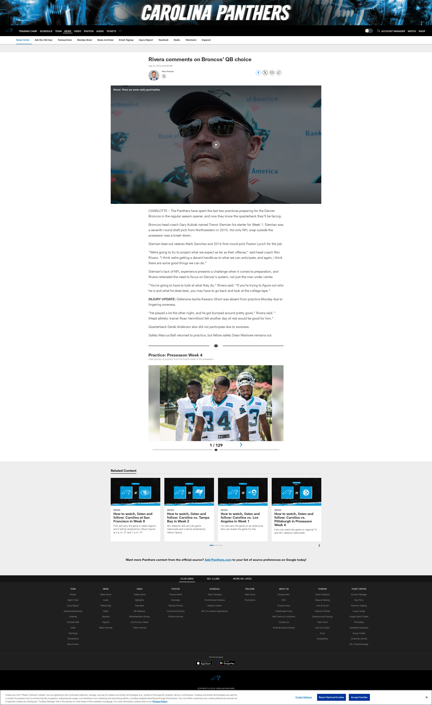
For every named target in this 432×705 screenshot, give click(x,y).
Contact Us (284, 622)
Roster (73, 594)
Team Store (250, 594)
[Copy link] (278, 73)
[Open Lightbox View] (216, 410)
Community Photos (176, 611)
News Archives (105, 627)
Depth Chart (73, 600)
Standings (73, 633)
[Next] (241, 445)
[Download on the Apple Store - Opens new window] (204, 663)
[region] (216, 697)
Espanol (106, 622)
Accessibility (322, 638)
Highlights (139, 600)
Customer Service (359, 638)
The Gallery (359, 622)
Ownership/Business (73, 611)
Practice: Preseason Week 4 (175, 354)
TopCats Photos (175, 605)
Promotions (250, 600)
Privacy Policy (283, 605)
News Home (105, 594)
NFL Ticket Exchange (359, 644)
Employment (284, 594)
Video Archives (139, 627)
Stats (73, 627)
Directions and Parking (322, 616)
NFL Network (139, 611)
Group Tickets (359, 633)
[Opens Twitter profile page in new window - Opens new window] (164, 76)
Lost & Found (322, 605)
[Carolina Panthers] (216, 679)
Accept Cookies (359, 697)
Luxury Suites (359, 611)
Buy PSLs (359, 600)
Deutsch (106, 616)
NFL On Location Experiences (214, 611)
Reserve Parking (322, 600)
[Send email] (272, 74)
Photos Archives (175, 616)
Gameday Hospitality (359, 627)
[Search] (378, 30)
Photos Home (175, 594)
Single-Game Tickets (358, 616)
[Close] (426, 697)
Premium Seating (359, 605)
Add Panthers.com (218, 560)
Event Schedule (322, 594)
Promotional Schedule (215, 600)
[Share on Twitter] (265, 74)
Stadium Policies (322, 611)
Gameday (175, 600)
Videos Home (139, 594)
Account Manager (359, 594)
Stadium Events (214, 605)
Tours (322, 633)
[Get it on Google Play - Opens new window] (227, 665)
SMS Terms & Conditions (283, 616)
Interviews (139, 605)
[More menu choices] (120, 31)
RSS (284, 600)
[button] (216, 145)
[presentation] (320, 546)
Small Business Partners (284, 627)
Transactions (73, 638)
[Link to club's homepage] (9, 31)
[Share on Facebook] (258, 74)
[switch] (369, 30)
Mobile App (106, 605)
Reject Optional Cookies (331, 697)
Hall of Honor (73, 644)
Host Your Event (322, 627)
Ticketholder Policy (283, 611)
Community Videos (139, 622)
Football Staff (73, 622)
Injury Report (73, 605)
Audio (106, 600)
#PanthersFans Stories (139, 616)
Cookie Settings (303, 697)
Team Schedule (215, 594)
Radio (106, 611)
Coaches (73, 616)
